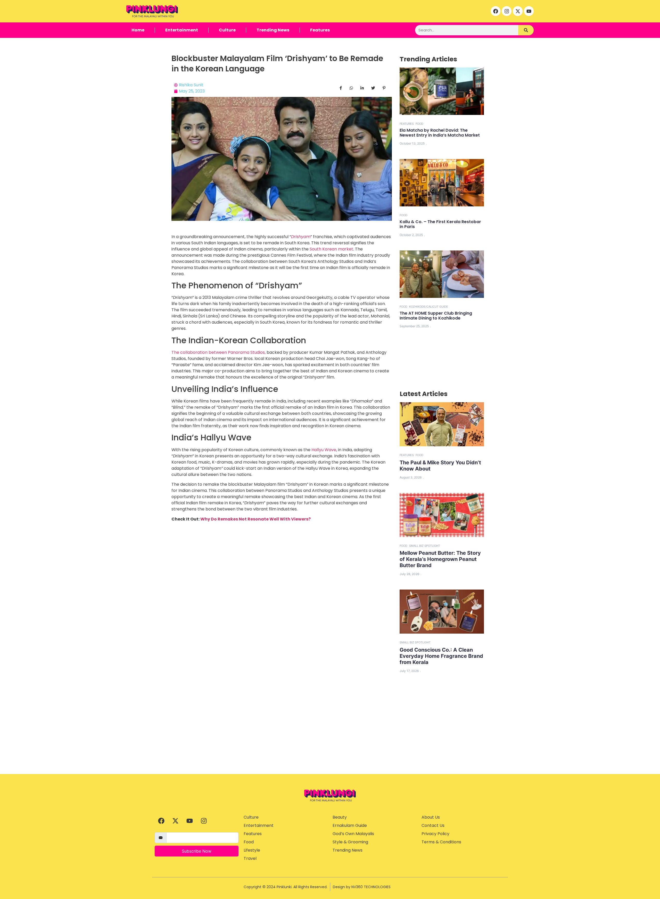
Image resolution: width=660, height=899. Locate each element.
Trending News (273, 30)
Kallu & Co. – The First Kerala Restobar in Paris (440, 224)
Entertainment (181, 30)
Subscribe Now (196, 851)
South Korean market (331, 249)
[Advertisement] (330, 735)
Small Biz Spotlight (424, 546)
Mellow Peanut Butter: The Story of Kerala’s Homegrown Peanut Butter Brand (440, 559)
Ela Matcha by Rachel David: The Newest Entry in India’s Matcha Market (440, 132)
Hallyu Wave (323, 450)
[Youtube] (529, 11)
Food (419, 123)
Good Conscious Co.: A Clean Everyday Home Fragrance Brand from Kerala (441, 656)
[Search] (526, 30)
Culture (227, 30)
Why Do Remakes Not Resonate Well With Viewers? (255, 519)
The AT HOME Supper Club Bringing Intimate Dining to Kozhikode (436, 315)
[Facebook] (495, 11)
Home (137, 30)
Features (320, 30)
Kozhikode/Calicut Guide (428, 306)
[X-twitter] (518, 11)
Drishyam (300, 237)
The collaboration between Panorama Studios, (218, 352)
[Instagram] (507, 11)
